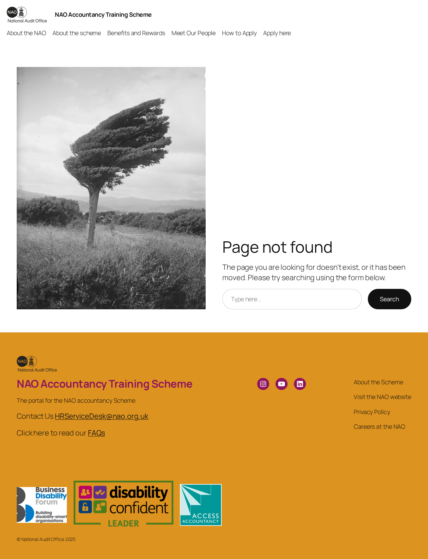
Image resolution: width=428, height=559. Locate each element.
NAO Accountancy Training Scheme (103, 14)
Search (389, 299)
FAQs (96, 433)
